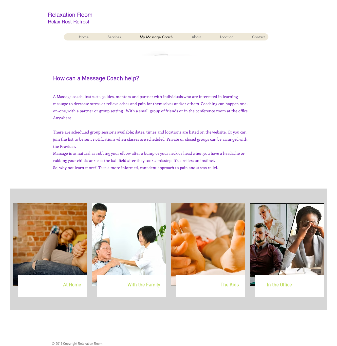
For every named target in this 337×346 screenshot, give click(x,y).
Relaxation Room (70, 14)
